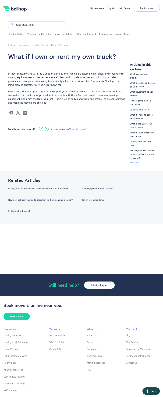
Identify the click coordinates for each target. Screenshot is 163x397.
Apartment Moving (13, 369)
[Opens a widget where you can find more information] (151, 391)
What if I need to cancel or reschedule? (141, 116)
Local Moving (11, 349)
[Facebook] (11, 113)
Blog (128, 335)
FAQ (89, 369)
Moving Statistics (96, 362)
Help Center (124, 8)
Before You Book (59, 44)
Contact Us (131, 362)
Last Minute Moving (14, 376)
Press (90, 342)
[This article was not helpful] (46, 128)
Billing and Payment (86, 34)
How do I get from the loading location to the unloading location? (40, 199)
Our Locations (94, 355)
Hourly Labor (10, 362)
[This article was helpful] (41, 128)
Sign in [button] (111, 8)
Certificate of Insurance (138, 355)
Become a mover (57, 335)
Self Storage (10, 390)
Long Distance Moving (15, 355)
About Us (92, 335)
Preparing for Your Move (138, 349)
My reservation (97, 8)
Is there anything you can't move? (140, 102)
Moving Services (12, 335)
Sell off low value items (93, 199)
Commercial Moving (14, 383)
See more (134, 162)
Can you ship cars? (139, 109)
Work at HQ (55, 349)
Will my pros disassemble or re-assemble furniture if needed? (142, 154)
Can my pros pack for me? (140, 143)
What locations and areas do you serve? (142, 84)
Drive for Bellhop (57, 342)
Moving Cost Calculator (16, 342)
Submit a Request (99, 285)
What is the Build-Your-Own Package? (141, 125)
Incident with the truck (19, 211)
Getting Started (16, 34)
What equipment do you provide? (141, 93)
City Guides (132, 342)
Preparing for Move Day (39, 34)
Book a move (146, 8)
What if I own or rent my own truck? (142, 134)
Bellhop (11, 44)
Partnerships (93, 349)
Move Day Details (63, 34)
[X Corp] (18, 113)
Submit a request (78, 128)
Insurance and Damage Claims (114, 34)
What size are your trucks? (139, 75)
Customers (24, 44)
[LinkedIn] (25, 113)
